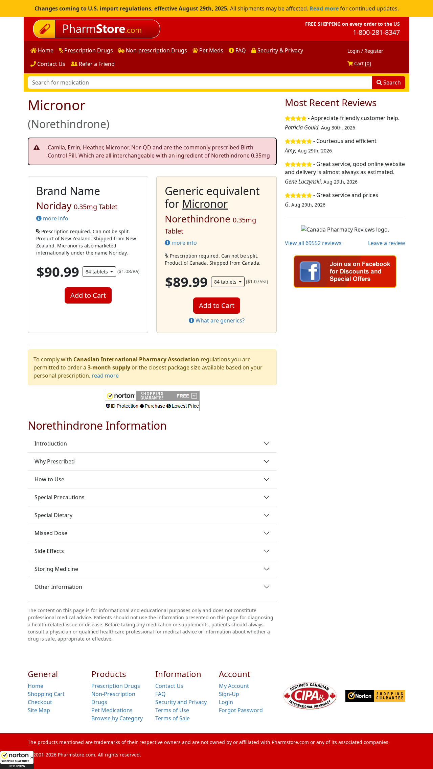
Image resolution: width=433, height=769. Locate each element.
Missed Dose (51, 533)
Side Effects (49, 551)
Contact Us (50, 64)
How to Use (49, 479)
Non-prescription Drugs (155, 50)
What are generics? (219, 320)
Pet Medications (112, 710)
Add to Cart (88, 295)
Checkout (40, 702)
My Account (234, 686)
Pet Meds (210, 50)
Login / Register (365, 51)
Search (391, 82)
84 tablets (97, 271)
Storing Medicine (56, 569)
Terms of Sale (172, 718)
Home (45, 50)
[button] (17, 760)
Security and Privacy (181, 702)
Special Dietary (53, 515)
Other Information (58, 587)
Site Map (39, 710)
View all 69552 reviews (313, 243)
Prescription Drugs (88, 50)
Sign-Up (229, 694)
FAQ (240, 50)
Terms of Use (172, 710)
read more (105, 375)
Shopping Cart (46, 694)
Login (226, 702)
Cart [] (362, 63)
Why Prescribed (55, 461)
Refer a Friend (96, 64)
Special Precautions (60, 497)
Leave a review (386, 243)
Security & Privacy (279, 50)
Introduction (51, 443)
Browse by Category (117, 718)
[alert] (152, 151)
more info (55, 218)
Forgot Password (241, 710)
